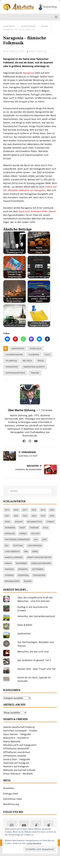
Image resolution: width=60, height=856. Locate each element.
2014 (7, 510)
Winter (28, 581)
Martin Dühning (37, 51)
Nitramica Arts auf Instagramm (19, 744)
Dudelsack (35, 348)
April (7, 521)
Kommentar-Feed (12, 798)
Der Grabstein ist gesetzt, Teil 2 (34, 660)
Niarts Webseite (11, 741)
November (21, 563)
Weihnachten (12, 581)
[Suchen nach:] (30, 491)
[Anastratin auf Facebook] (36, 825)
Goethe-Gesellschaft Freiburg (19, 727)
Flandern (33, 354)
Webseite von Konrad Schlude (19, 770)
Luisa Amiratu (12, 551)
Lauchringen (35, 545)
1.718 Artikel (45, 410)
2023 (25, 515)
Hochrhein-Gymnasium (17, 539)
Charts (50, 521)
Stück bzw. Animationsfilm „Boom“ (37, 211)
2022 (16, 515)
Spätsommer (24, 633)
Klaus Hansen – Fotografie (17, 734)
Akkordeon (18, 348)
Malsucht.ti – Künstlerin (16, 737)
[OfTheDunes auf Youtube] (24, 825)
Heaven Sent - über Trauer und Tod (36, 668)
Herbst (23, 533)
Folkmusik (11, 360)
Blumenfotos (34, 521)
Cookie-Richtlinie (34, 843)
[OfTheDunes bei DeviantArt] (49, 825)
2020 (52, 510)
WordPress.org (11, 804)
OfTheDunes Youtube (14, 755)
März (35, 551)
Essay (22, 527)
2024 (34, 515)
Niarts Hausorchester (39, 557)
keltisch (27, 360)
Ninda (8, 563)
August (19, 521)
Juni (44, 539)
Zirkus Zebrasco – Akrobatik (18, 773)
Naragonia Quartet (34, 366)
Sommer (9, 575)
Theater (35, 372)
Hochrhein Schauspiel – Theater (20, 730)
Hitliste (35, 533)
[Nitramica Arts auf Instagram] (12, 825)
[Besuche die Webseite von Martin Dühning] (24, 441)
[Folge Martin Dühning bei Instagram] (28, 441)
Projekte (23, 569)
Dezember (10, 527)
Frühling (10, 533)
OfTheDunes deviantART (16, 748)
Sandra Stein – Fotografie (16, 759)
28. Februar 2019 (15, 51)
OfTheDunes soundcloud (16, 752)
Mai (26, 551)
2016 (16, 510)
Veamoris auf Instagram (16, 766)
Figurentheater (14, 354)
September (37, 569)
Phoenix (9, 569)
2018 (34, 510)
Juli (36, 539)
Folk (47, 354)
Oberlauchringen (41, 563)
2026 (52, 515)
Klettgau (18, 545)
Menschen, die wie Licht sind (33, 651)
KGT (7, 545)
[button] (55, 16)
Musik (41, 360)
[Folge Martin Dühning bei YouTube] (34, 441)
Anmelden (8, 788)
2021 (7, 515)
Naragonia (28, 72)
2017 (25, 510)
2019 (43, 510)
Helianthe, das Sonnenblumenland (36, 616)
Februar (34, 527)
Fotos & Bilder (24, 624)
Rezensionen (28, 26)
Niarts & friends (14, 557)
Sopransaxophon (15, 372)
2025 (43, 515)
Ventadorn (39, 575)
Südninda (23, 575)
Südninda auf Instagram (16, 762)
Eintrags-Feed (10, 793)
